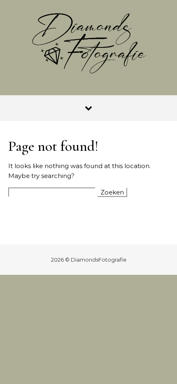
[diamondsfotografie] (88, 44)
